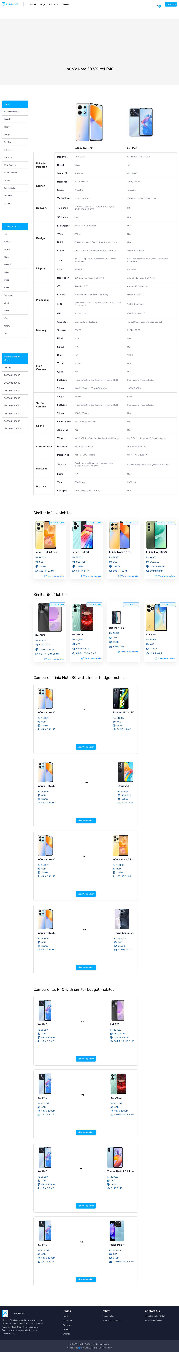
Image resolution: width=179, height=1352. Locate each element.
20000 (7, 367)
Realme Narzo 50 (123, 712)
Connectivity (9, 188)
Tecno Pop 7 (116, 1245)
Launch (7, 119)
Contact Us (171, 4)
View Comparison (86, 746)
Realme (7, 287)
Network (8, 126)
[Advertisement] (89, 46)
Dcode (7, 249)
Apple (7, 241)
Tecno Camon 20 (124, 933)
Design (7, 134)
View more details (56, 576)
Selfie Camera (10, 172)
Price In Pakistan (11, 111)
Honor (7, 257)
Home (33, 4)
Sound (7, 180)
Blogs (42, 4)
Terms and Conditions (111, 1320)
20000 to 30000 (12, 375)
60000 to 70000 (12, 405)
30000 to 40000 (12, 382)
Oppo (6, 279)
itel (5, 333)
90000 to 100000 (12, 428)
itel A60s (116, 1098)
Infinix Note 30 (84, 148)
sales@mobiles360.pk (155, 1316)
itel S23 (115, 1024)
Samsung (8, 295)
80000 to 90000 (12, 421)
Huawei (7, 264)
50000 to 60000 (12, 398)
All (5, 234)
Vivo (6, 318)
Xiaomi (7, 325)
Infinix (6, 272)
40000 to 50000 (12, 390)
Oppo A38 (124, 786)
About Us (53, 4)
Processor (8, 149)
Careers (65, 4)
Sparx (6, 302)
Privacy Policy (108, 1316)
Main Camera (10, 165)
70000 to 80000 (12, 413)
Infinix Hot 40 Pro (123, 859)
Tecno (6, 310)
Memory (8, 157)
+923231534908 (153, 1320)
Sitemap (66, 1333)
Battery (7, 203)
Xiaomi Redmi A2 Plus (120, 1171)
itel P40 (132, 148)
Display (7, 142)
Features (8, 195)
